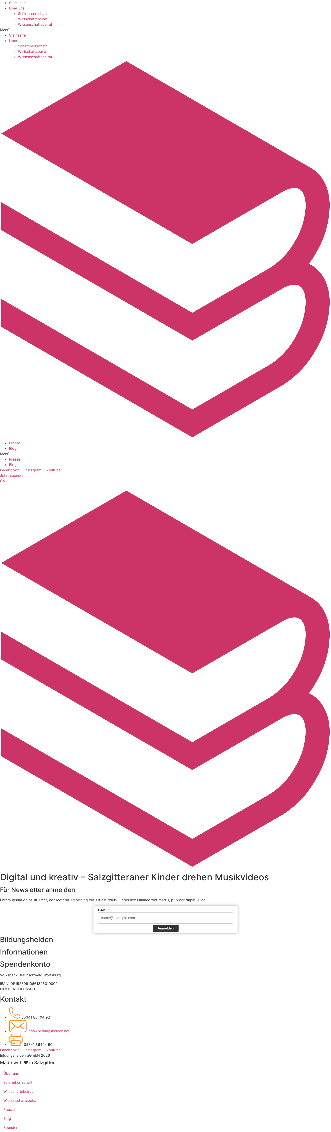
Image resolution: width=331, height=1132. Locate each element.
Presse (14, 443)
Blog (13, 448)
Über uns (16, 8)
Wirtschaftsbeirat (33, 19)
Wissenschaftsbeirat (35, 24)
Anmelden (166, 928)
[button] (165, 29)
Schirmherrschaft (32, 13)
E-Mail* (103, 910)
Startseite (17, 2)
